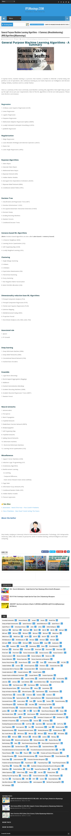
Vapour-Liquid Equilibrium (23, 782)
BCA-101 (26, 636)
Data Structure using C (18, 685)
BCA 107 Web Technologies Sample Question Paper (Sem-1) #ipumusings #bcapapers (32, 596)
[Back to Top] (69, 834)
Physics (17, 753)
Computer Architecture (23, 672)
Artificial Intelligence (31, 39)
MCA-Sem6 (35, 737)
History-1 (21, 711)
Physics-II (26, 753)
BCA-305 (53, 636)
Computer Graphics (37, 672)
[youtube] (69, 2)
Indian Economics (31, 714)
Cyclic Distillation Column (40, 682)
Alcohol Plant (52, 620)
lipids (50, 727)
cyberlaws (14, 682)
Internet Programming (28, 717)
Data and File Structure (55, 682)
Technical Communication (39, 775)
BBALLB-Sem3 (17, 636)
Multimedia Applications (39, 740)
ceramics (18, 665)
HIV (28, 711)
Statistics (31, 772)
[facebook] (59, 2)
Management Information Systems (25, 730)
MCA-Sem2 (14, 737)
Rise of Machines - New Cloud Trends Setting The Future (21, 511)
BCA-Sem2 (42, 640)
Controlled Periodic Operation (45, 678)
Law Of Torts (28, 724)
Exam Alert (39, 701)
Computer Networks (33, 675)
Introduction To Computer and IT (45, 717)
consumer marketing (29, 678)
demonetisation (45, 688)
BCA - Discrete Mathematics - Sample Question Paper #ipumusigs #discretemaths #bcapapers (35, 589)
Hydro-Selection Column (7, 714)
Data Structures (31, 685)
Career (41, 662)
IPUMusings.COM (34, 8)
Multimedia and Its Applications (22, 740)
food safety (31, 704)
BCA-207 (44, 636)
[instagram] (61, 2)
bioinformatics (55, 643)
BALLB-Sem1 (5, 630)
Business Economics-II (7, 656)
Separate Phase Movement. (41, 769)
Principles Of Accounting (7, 756)
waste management (37, 782)
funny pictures (46, 707)
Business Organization (22, 659)
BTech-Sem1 (5, 649)
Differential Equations (27, 691)
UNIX (27, 779)
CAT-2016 (63, 662)
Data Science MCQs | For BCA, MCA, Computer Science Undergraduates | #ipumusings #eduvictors (37, 806)
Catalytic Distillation (6, 665)
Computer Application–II (7, 672)
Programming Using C (43, 762)
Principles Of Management (45, 756)
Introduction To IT (61, 717)
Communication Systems (45, 669)
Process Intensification (61, 756)
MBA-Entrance (21, 733)
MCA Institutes (61, 733)
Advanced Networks (23, 620)
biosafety (23, 646)
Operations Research (20, 746)
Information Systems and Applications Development (51, 714)
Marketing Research (57, 730)
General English (57, 707)
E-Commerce (29, 695)
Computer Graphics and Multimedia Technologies (13, 675)
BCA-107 (35, 636)
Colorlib (8, 833)
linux (30, 727)
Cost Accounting (60, 678)
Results (28, 769)
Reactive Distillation (17, 769)
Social (62, 769)
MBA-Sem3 (50, 733)
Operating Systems (6, 746)
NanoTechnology (6, 743)
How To (35, 711)
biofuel (46, 643)
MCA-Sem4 (25, 737)
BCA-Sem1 (32, 640)
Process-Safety (5, 759)
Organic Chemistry (34, 746)
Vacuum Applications (53, 779)
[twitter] (66, 2)
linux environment (39, 727)
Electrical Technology (7, 698)
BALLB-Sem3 (26, 630)
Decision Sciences (25, 688)
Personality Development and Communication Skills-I (14, 750)
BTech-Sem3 (27, 649)
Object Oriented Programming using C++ (51, 743)
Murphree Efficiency (53, 740)
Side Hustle (54, 769)
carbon (33, 662)
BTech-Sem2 (16, 649)
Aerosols (42, 620)
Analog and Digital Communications (10, 623)
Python (24, 766)
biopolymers (13, 646)
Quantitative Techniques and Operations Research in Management (46, 766)
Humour (62, 711)
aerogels (34, 620)
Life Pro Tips (60, 724)
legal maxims (50, 724)
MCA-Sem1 (4, 737)
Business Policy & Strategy (8, 662)
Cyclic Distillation (25, 682)
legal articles (39, 724)
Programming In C (29, 762)
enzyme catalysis (21, 701)
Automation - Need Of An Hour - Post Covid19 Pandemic (21, 507)
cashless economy (52, 662)
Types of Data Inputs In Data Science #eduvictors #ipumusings (12, 567)
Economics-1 (49, 695)
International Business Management (10, 717)
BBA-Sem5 (35, 633)
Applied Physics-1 (56, 623)
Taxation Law (25, 775)
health (12, 711)
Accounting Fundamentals (8, 620)
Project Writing (5, 766)
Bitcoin (43, 646)
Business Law (49, 656)
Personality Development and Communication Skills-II (43, 750)
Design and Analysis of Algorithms (9, 691)
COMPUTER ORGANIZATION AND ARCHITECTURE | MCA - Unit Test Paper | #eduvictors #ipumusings (37, 798)
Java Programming (24, 720)
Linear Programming (6, 727)
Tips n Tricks (5, 779)
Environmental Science (7, 701)
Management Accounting (7, 730)
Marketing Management (43, 730)
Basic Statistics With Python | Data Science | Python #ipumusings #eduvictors (32, 813)
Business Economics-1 (58, 652)
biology (4, 646)
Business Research (23, 662)
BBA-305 (53, 630)
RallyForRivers (5, 769)
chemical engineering (29, 665)
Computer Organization (28, 24)
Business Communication (29, 652)
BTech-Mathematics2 (54, 646)
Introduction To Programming (8, 720)
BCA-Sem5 (15, 643)
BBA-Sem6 (45, 633)
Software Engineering (7, 772)
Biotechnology (33, 646)
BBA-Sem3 (15, 633)
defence (36, 688)
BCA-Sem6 (5, 563)
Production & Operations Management (36, 759)
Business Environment (22, 656)
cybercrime (4, 682)
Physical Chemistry (6, 753)
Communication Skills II (29, 669)
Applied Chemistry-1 (27, 623)
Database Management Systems (9, 688)
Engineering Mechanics (36, 698)
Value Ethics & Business (7, 782)
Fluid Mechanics (20, 704)
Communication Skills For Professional (11, 669)
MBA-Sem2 (40, 733)
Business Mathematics (7, 659)
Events (31, 701)
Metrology (53, 737)
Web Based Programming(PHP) (54, 782)
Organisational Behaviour (48, 746)
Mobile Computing (6, 740)
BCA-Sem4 (4, 643)
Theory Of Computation (54, 775)
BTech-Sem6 (59, 649)
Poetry (34, 753)
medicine (44, 737)
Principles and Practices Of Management (50, 753)
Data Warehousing (44, 685)
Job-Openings (46, 720)
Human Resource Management (48, 711)
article (32, 627)
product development (18, 759)
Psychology (16, 766)
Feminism (49, 701)
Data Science (29, 561)
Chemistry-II (42, 665)
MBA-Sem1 (31, 733)
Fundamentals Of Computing (8, 707)
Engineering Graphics (21, 698)
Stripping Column (51, 772)
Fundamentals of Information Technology (29, 707)
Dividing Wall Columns (7, 695)
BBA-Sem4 (25, 633)
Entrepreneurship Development (53, 698)
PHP (61, 750)
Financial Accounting (60, 701)
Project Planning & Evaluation (59, 762)
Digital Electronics (40, 691)
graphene (4, 711)
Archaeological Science (20, 627)
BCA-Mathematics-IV (20, 640)
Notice (16, 743)
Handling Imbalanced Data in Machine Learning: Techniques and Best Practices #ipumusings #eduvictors (35, 566)
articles (24, 39)
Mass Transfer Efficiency (7, 733)
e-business (19, 695)
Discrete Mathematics (54, 691)
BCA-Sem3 (52, 640)
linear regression (20, 727)
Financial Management (7, 704)
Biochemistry (36, 643)
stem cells (40, 772)
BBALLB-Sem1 (56, 633)
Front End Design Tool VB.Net (45, 704)
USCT (34, 779)
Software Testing (20, 772)
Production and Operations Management (11, 762)
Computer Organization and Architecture (11, 678)
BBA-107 (36, 630)
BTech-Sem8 (16, 652)
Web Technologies (6, 785)
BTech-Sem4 (38, 649)
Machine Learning (43, 39)
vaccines (42, 779)
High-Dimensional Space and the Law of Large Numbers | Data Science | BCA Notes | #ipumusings (58, 566)
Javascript (36, 720)
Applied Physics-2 (6, 627)
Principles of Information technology (26, 756)
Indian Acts (20, 714)
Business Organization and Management (40, 659)
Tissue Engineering (17, 779)
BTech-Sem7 (5, 652)
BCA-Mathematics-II (6, 640)
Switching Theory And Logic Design (10, 775)
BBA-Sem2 (4, 633)
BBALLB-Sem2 (5, 636)
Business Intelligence (36, 656)
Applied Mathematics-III (42, 623)
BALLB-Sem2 (15, 630)
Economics (39, 695)
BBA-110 (44, 630)
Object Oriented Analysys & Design (29, 743)
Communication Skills (55, 665)
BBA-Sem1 (61, 630)
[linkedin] (64, 2)
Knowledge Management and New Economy (11, 724)
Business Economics (44, 652)
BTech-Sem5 (49, 649)
